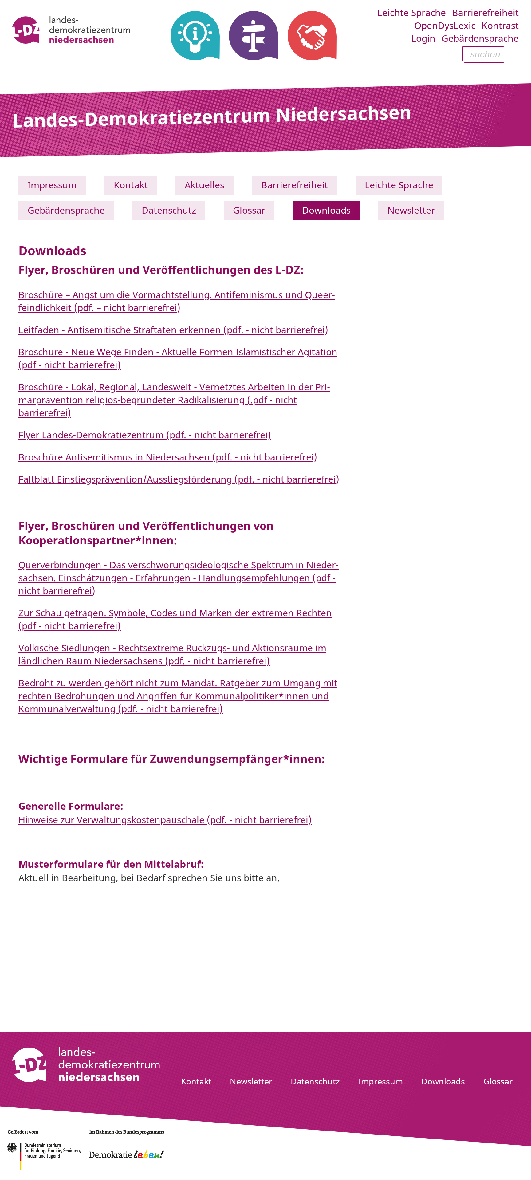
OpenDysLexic (444, 25)
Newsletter (411, 210)
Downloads (326, 210)
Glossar (249, 210)
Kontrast (500, 25)
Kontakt (131, 185)
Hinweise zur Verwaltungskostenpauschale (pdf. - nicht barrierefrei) (165, 819)
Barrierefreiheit (485, 12)
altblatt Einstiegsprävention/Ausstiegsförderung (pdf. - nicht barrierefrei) (181, 479)
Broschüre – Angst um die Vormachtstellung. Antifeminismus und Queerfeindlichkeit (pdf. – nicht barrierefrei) (176, 301)
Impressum (52, 185)
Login (423, 38)
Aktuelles (204, 185)
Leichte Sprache (411, 12)
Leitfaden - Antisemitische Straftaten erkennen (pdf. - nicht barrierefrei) (173, 329)
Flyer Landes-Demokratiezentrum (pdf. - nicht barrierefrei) (144, 434)
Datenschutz (169, 210)
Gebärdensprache (480, 38)
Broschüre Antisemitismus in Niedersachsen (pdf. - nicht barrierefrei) (167, 457)
